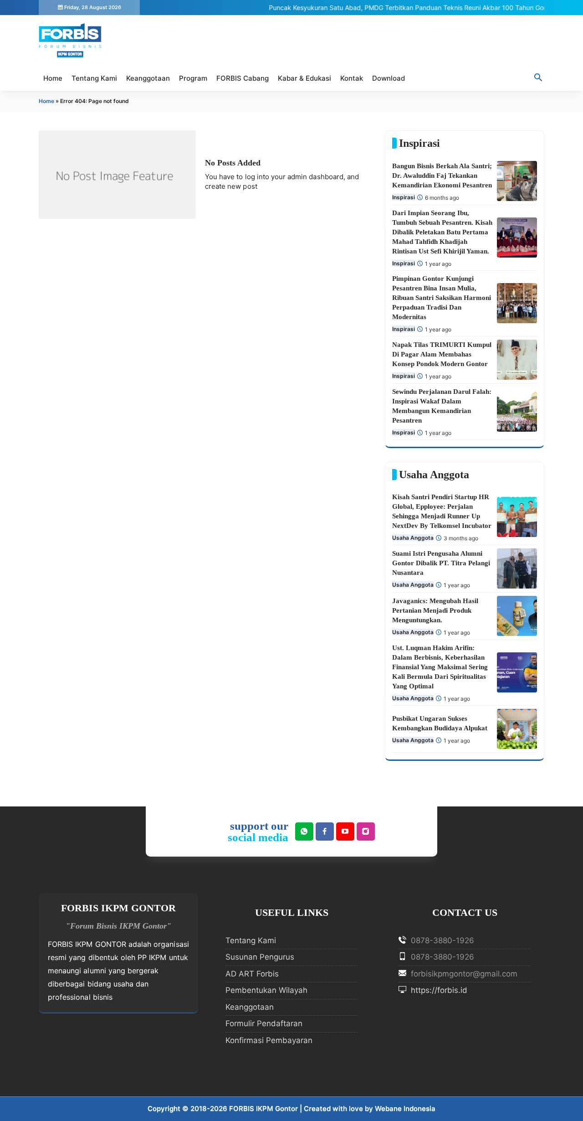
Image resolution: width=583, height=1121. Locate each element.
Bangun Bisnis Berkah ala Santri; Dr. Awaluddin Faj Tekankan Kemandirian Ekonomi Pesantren (442, 175)
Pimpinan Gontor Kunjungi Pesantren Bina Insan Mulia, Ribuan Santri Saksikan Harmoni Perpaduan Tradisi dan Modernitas (441, 297)
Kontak (351, 78)
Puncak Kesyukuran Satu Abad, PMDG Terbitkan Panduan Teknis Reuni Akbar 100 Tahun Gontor (399, 7)
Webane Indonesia (405, 1108)
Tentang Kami (94, 78)
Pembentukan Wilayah (266, 990)
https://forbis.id (438, 990)
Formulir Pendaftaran (263, 1023)
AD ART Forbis (252, 973)
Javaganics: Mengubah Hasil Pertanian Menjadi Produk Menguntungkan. (435, 610)
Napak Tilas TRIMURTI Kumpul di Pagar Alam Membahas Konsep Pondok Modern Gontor (441, 354)
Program (193, 78)
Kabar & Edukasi (304, 78)
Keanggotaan (148, 78)
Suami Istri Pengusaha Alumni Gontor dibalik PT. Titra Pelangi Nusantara (441, 563)
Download (388, 78)
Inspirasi (403, 197)
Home (52, 78)
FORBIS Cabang (242, 78)
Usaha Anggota (413, 537)
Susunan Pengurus (259, 956)
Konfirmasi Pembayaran (268, 1040)
